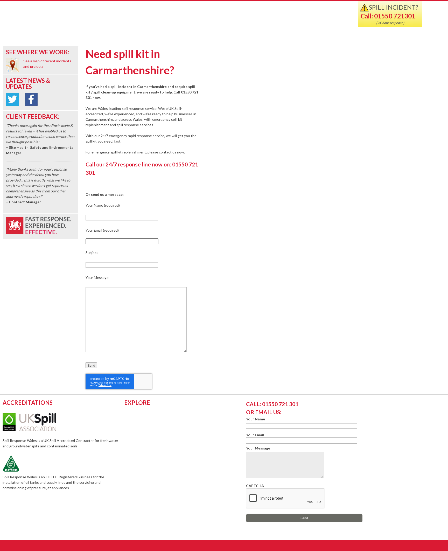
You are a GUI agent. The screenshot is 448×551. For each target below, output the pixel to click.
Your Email (255, 435)
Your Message (258, 448)
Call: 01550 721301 (388, 16)
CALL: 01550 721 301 (272, 404)
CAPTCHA (255, 485)
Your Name (255, 419)
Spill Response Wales (68, 19)
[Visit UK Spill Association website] (36, 430)
